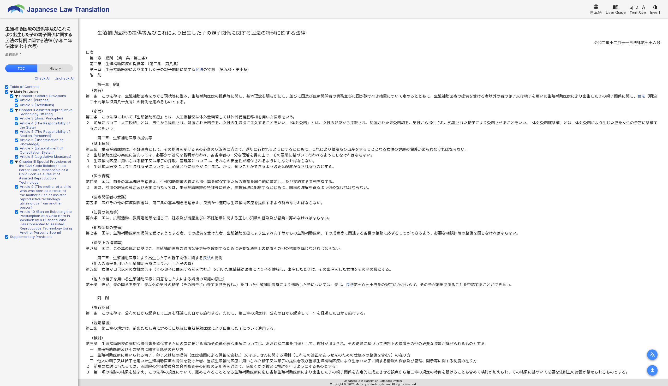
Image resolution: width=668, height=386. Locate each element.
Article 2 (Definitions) (37, 105)
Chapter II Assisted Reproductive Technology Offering (46, 112)
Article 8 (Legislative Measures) (45, 156)
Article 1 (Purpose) (35, 100)
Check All (42, 78)
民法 (199, 69)
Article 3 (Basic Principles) (41, 118)
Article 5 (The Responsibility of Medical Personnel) (45, 133)
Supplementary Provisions (31, 236)
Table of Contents (24, 87)
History (55, 68)
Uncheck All (64, 78)
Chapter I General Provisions (42, 96)
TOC (21, 68)
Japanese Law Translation (59, 9)
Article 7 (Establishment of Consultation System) (41, 150)
